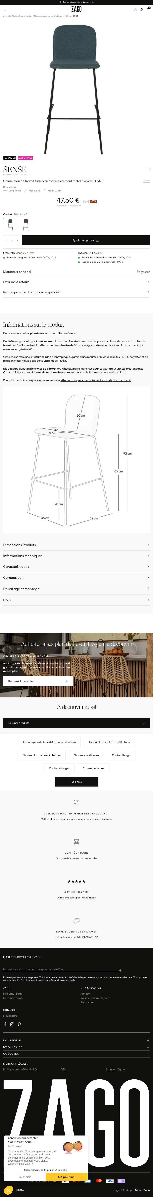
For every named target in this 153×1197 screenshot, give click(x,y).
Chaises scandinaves (86, 755)
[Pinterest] (19, 1025)
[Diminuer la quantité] (6, 240)
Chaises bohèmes (93, 768)
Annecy (85, 993)
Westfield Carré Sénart (94, 998)
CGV (63, 1069)
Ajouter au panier (83, 240)
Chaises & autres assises (22, 16)
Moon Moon (142, 1190)
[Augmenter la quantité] (17, 240)
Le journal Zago (13, 993)
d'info (147, 180)
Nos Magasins (90, 988)
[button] (8, 1190)
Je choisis (25, 1176)
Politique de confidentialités (20, 1069)
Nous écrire (10, 1015)
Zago (7, 988)
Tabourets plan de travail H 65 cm (109, 742)
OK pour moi (66, 1176)
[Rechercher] (135, 9)
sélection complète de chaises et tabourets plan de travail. (96, 380)
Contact (9, 1010)
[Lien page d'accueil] (76, 9)
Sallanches (87, 1002)
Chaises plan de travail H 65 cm (41, 755)
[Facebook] (5, 1025)
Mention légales (116, 1069)
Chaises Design (121, 755)
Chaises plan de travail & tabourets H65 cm (52, 16)
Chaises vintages (59, 768)
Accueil (7, 16)
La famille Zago (13, 998)
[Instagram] (12, 1025)
